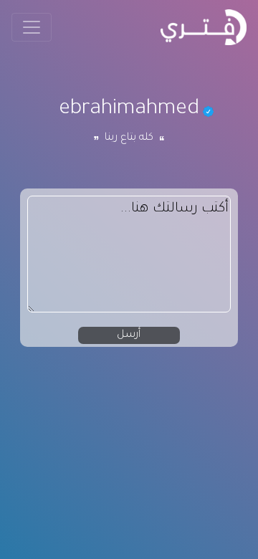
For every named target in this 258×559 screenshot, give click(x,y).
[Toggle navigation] (31, 27)
